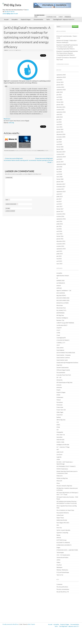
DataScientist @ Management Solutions (67, 362)
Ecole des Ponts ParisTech (64, 375)
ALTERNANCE (61, 283)
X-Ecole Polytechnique (63, 572)
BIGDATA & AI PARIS (63, 303)
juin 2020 (59, 139)
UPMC (58, 560)
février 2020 (60, 147)
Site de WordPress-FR (63, 591)
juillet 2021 (60, 117)
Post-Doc (59, 527)
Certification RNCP (62, 325)
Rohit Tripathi (31, 624)
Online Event (60, 515)
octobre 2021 (60, 109)
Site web (8, 208)
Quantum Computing (62, 532)
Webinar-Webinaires (62, 570)
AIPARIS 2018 (60, 280)
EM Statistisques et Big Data (64, 382)
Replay (58, 535)
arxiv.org (11, 122)
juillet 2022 (60, 92)
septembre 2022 (61, 89)
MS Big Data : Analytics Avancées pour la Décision (67, 489)
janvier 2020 (60, 149)
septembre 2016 (61, 219)
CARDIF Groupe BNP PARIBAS (65, 322)
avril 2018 (59, 174)
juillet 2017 (60, 196)
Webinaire (59, 567)
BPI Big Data (60, 315)
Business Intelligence (62, 318)
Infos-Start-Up (61, 434)
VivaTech (59, 565)
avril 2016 (59, 231)
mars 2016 (59, 234)
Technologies (34, 150)
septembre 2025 (61, 74)
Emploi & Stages (26, 19)
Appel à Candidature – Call (64, 290)
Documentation (22, 150)
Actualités (15, 19)
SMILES (59, 537)
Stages (58, 547)
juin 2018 (59, 169)
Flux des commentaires (63, 589)
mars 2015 (59, 263)
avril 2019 (59, 159)
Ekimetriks (60, 380)
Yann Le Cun (60, 575)
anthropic (59, 288)
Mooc (58, 483)
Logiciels (59, 457)
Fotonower (60, 405)
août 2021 (59, 114)
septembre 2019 (61, 156)
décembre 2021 (61, 107)
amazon (59, 285)
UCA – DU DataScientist (63, 555)
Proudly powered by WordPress (10, 624)
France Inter (60, 407)
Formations (60, 402)
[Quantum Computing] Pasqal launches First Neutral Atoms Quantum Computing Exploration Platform (67, 46)
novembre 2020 (61, 137)
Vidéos (58, 562)
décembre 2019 (61, 151)
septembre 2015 (61, 248)
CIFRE (58, 332)
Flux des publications (62, 587)
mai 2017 (59, 201)
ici (28, 9)
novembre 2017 (61, 186)
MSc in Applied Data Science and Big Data (67, 506)
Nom (7, 199)
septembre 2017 (61, 191)
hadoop (59, 417)
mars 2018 (59, 176)
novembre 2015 (61, 243)
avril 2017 (59, 204)
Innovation (28, 150)
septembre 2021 (61, 112)
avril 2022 (59, 97)
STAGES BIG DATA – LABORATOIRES (67, 550)
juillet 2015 (60, 253)
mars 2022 (59, 99)
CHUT (58, 330)
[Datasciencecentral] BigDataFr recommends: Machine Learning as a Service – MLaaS (41, 160)
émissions (59, 387)
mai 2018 (59, 171)
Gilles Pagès (60, 412)
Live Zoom (59, 454)
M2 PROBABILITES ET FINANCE (66, 466)
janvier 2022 (60, 104)
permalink (46, 150)
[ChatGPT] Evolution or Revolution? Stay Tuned (66, 58)
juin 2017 (59, 199)
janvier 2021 (60, 132)
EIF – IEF (59, 377)
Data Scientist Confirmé (63, 357)
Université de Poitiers (62, 557)
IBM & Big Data (61, 419)
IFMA (58, 427)
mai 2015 (59, 258)
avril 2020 (59, 144)
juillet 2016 (60, 224)
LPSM (58, 459)
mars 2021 (59, 127)
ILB (57, 429)
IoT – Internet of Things (63, 447)
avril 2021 (59, 124)
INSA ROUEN (60, 439)
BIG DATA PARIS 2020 (63, 300)
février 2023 (60, 82)
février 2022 (60, 102)
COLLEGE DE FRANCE (63, 340)
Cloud (58, 335)
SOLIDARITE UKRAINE (63, 542)
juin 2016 (59, 226)
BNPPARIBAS (60, 313)
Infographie (60, 432)
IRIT (58, 449)
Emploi (58, 390)
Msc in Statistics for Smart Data (65, 510)
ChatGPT (59, 327)
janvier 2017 (60, 211)
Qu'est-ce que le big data (63, 530)
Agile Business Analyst (63, 275)
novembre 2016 (61, 214)
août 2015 (59, 251)
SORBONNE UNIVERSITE (64, 545)
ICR (58, 422)
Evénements (60, 397)
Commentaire (9, 177)
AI (57, 278)
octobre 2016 (60, 216)
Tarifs (56, 626)
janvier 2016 (60, 238)
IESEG (58, 424)
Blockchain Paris (61, 308)
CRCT (58, 345)
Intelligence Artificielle (63, 444)
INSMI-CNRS (60, 442)
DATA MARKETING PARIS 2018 (66, 352)
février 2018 (60, 179)
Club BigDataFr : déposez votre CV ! (69, 626)
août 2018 (59, 166)
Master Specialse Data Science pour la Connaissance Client (67, 472)
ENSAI (58, 395)
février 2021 (60, 129)
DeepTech (59, 365)
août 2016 (59, 221)
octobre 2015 (60, 246)
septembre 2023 (61, 77)
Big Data (19, 50)
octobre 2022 (60, 87)
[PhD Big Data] (18, 5)
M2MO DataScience (62, 469)
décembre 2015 (61, 241)
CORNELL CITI (61, 342)
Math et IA (59, 475)
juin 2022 (59, 94)
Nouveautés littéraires (63, 512)
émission (59, 385)
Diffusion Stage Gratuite (63, 370)
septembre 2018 (61, 164)
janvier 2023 (60, 84)
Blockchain (60, 305)
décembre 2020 (61, 134)
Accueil (6, 19)
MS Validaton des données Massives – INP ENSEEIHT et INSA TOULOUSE (67, 502)
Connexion (59, 584)
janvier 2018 (60, 181)
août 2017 (59, 194)
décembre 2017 (61, 184)
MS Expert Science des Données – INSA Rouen (67, 498)
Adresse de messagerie (11, 204)
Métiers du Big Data (62, 478)
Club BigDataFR (61, 337)
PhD (58, 525)
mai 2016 (59, 229)
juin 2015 (59, 256)
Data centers (60, 347)
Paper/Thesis (60, 517)
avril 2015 (59, 261)
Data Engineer (60, 350)
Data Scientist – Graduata (64, 355)
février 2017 (60, 209)
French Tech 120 (61, 409)
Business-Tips (60, 320)
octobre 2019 (60, 154)
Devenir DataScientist (63, 367)
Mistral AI (59, 480)
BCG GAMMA (61, 293)
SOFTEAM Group (61, 540)
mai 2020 (59, 142)
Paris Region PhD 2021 (63, 522)
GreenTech (60, 414)
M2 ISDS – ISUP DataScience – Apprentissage (65, 463)
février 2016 (60, 236)
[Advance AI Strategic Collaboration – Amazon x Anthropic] (67, 41)
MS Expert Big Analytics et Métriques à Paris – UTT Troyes (67, 493)
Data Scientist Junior (62, 360)
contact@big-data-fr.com (10, 13)
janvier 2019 (60, 161)
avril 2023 (59, 79)
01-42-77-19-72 (9, 11)
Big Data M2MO (61, 295)
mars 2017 (59, 206)
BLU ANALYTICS (61, 310)
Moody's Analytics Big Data (64, 485)
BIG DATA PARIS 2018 (63, 298)
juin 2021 (59, 119)
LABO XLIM (60, 452)
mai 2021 (59, 122)
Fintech (59, 400)
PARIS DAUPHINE (62, 520)
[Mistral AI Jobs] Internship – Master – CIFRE (67, 37)
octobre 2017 (60, 189)
